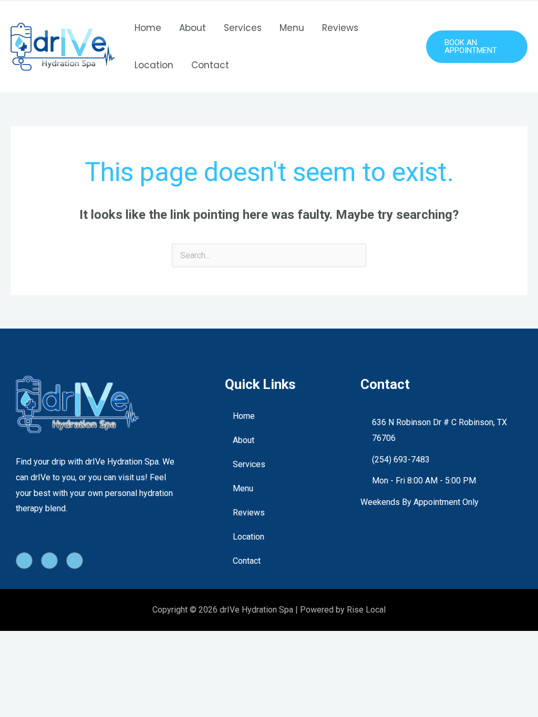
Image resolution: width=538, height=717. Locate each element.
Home (147, 28)
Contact (210, 65)
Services (243, 28)
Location (153, 65)
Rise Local (366, 610)
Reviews (340, 28)
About (192, 28)
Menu (292, 28)
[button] (476, 46)
